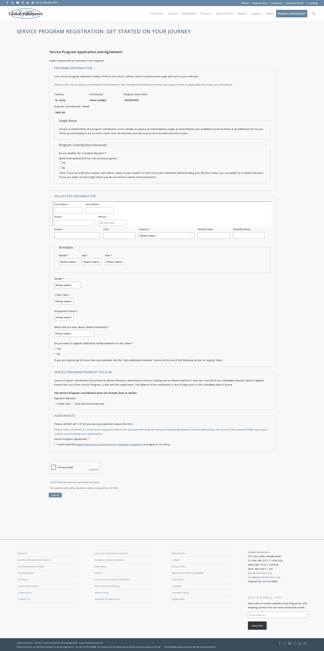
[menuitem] (245, 3)
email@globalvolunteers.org (264, 577)
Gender (58, 278)
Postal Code (205, 229)
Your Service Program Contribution (112, 579)
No (63, 167)
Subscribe (257, 625)
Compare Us (24, 599)
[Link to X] (12, 2)
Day (84, 255)
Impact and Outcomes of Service (111, 553)
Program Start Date (135, 94)
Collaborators (25, 592)
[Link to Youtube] (17, 2)
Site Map (176, 586)
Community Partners (28, 586)
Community (96, 94)
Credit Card (64, 403)
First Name (61, 204)
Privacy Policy (179, 566)
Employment (178, 599)
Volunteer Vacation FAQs (107, 599)
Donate (245, 3)
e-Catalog (312, 3)
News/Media (178, 553)
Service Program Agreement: (71, 439)
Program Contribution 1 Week (71, 106)
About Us (22, 553)
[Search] (313, 13)
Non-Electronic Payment (89, 403)
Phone (101, 216)
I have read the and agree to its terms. (114, 444)
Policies (98, 572)
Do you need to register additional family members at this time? (92, 343)
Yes (64, 162)
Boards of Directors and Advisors (35, 559)
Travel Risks (178, 579)
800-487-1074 (50, 2)
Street (58, 229)
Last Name (92, 204)
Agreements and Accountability (188, 572)
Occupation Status (65, 311)
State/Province (241, 229)
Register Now (260, 3)
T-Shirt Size (61, 294)
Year (107, 255)
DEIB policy (100, 566)
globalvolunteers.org (260, 573)
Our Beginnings (25, 572)
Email (57, 216)
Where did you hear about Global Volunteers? (81, 327)
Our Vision (23, 579)
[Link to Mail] (32, 2)
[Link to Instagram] (22, 2)
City (105, 229)
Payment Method (64, 398)
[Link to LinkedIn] (27, 2)
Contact (176, 559)
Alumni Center (102, 592)
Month (63, 255)
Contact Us (276, 3)
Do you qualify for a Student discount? (82, 153)
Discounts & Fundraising (107, 586)
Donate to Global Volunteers (109, 559)
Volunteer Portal (294, 3)
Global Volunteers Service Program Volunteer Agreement (108, 444)
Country (59, 94)
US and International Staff (31, 566)
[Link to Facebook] (7, 2)
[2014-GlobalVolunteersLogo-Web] (25, 13)
